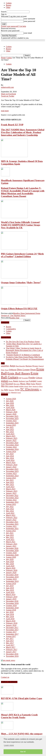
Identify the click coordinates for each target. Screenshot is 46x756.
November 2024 (12, 445)
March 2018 (10, 621)
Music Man (25, 383)
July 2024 (9, 454)
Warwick (14, 392)
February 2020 (11, 570)
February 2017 (11, 650)
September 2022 (12, 502)
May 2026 (10, 405)
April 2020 (10, 566)
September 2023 (12, 476)
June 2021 (10, 535)
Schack (26, 386)
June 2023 (10, 482)
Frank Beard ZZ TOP (12, 124)
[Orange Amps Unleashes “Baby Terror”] (14, 278)
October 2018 (11, 606)
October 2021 (11, 526)
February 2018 (11, 623)
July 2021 (9, 533)
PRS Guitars (9, 386)
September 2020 (12, 555)
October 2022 (11, 500)
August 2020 (11, 557)
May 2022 (10, 511)
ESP (20, 378)
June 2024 (10, 456)
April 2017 (10, 645)
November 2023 (12, 471)
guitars (4, 380)
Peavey (38, 384)
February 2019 (11, 597)
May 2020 (10, 564)
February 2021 (11, 544)
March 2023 (10, 489)
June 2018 (10, 614)
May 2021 (10, 537)
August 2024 (11, 451)
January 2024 (11, 467)
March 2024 (10, 462)
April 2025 (10, 434)
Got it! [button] (23, 752)
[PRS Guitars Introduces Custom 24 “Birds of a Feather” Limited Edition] (14, 249)
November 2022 (12, 498)
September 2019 (12, 581)
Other (8, 7)
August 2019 (11, 583)
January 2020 (11, 572)
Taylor (17, 390)
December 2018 (12, 601)
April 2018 (10, 619)
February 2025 (11, 438)
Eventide (25, 378)
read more (5, 111)
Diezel (6, 370)
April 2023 (10, 487)
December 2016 (12, 654)
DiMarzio (12, 370)
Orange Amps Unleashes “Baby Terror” (21, 282)
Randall (16, 386)
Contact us (5, 677)
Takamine (11, 390)
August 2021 (11, 531)
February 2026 (11, 412)
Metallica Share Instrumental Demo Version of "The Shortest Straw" (20, 314)
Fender (31, 377)
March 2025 (10, 436)
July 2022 (9, 506)
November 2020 (12, 550)
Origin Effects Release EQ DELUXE (19, 308)
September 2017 (12, 634)
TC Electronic (29, 389)
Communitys (11, 329)
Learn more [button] (9, 745)
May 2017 (10, 643)
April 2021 (10, 539)
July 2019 (9, 586)
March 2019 (10, 595)
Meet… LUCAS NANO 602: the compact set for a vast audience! (21, 735)
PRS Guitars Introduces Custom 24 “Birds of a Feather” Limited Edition (22, 255)
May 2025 (10, 432)
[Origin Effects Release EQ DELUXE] (14, 304)
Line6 (27, 381)
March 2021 (10, 542)
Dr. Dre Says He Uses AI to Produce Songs (23, 342)
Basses (8, 5)
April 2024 (10, 460)
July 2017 (9, 639)
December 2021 (12, 522)
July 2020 (9, 559)
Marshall (9, 384)
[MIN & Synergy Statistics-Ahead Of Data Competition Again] (14, 156)
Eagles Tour (14, 318)
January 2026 (11, 414)
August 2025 (11, 425)
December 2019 (12, 575)
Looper (32, 381)
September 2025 (12, 423)
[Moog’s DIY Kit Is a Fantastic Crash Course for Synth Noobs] (7, 710)
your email (28, 33)
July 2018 (9, 612)
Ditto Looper (23, 369)
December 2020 (12, 548)
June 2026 (10, 403)
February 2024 (11, 465)
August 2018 (11, 610)
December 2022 (12, 495)
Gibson (39, 377)
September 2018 (12, 608)
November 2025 (12, 418)
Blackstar (29, 366)
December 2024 (12, 443)
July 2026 (9, 401)
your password (29, 21)
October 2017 (11, 632)
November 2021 (12, 524)
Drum (33, 369)
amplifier (5, 366)
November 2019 (12, 577)
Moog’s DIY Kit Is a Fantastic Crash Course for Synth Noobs (19, 716)
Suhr (6, 390)
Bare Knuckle (20, 366)
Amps (12, 365)
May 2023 (10, 484)
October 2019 (11, 579)
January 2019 (11, 599)
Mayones (16, 384)
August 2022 (11, 504)
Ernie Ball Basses (18, 373)
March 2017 (10, 647)
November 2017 (12, 630)
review (21, 386)
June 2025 (10, 429)
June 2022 (10, 509)
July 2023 (9, 480)
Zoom (19, 392)
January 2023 (11, 493)
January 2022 (11, 520)
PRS (3, 386)
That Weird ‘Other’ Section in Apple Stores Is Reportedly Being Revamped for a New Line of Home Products (24, 350)
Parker (33, 384)
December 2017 (12, 628)
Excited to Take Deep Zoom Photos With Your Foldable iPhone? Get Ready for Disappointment (25, 358)
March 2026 (10, 410)
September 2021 (12, 528)
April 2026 (10, 407)
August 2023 (11, 478)
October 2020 (11, 553)
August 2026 (11, 399)
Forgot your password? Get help (13, 26)
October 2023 (11, 473)
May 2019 (10, 590)
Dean (2, 370)
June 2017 (10, 641)
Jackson (22, 381)
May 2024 (10, 458)
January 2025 (11, 440)
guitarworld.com (7, 87)
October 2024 (11, 447)
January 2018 (11, 625)
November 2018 (12, 603)
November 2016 (12, 656)
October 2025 (11, 421)
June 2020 (10, 561)
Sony (30, 386)
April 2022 (10, 513)
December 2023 (12, 469)
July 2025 (9, 427)
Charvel (41, 366)
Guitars (9, 3)
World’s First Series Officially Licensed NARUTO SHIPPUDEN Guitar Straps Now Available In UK (20, 225)
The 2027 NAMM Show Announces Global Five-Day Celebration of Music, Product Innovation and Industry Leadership (22, 132)
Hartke (11, 381)
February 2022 (11, 517)
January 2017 (11, 652)
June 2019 (10, 588)
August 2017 (11, 636)
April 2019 (10, 592)
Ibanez (15, 381)
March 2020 (10, 568)
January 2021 (11, 546)
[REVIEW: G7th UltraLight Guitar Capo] (7, 694)
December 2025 (12, 416)
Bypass (35, 366)
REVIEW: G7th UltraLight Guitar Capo (21, 698)
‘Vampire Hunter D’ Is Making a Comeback (23, 355)
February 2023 (11, 491)
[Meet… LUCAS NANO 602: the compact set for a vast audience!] (7, 729)
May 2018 (10, 617)
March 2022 (10, 515)
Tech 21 (8, 392)
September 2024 (12, 449)
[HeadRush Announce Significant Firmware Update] (5, 176)
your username (29, 19)
